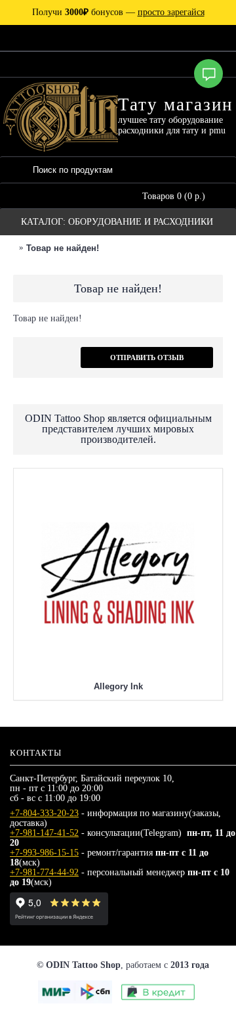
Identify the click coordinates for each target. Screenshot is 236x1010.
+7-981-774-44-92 (44, 872)
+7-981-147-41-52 (44, 833)
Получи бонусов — (118, 12)
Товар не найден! (62, 248)
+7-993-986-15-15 (44, 853)
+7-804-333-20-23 (44, 813)
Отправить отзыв (147, 357)
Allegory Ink (118, 686)
